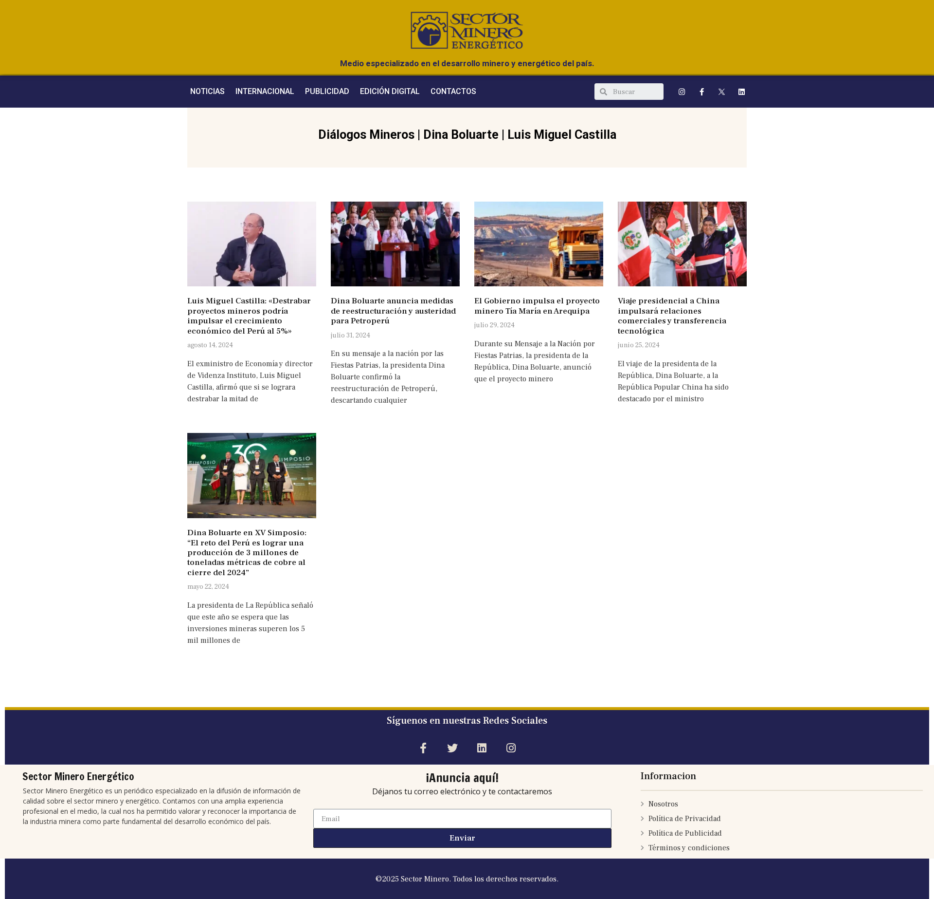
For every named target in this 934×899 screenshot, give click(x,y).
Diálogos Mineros (366, 135)
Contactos (453, 91)
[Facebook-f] (702, 91)
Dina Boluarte (461, 135)
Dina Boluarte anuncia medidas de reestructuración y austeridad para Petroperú (393, 311)
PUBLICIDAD (327, 91)
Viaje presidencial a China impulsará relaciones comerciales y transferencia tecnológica (672, 316)
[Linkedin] (742, 91)
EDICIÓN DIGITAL (390, 91)
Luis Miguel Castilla (561, 135)
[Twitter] (452, 747)
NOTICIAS (207, 91)
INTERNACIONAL (264, 91)
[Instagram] (682, 91)
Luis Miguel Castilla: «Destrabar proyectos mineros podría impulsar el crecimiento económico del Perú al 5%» (249, 316)
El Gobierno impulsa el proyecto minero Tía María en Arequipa (537, 306)
